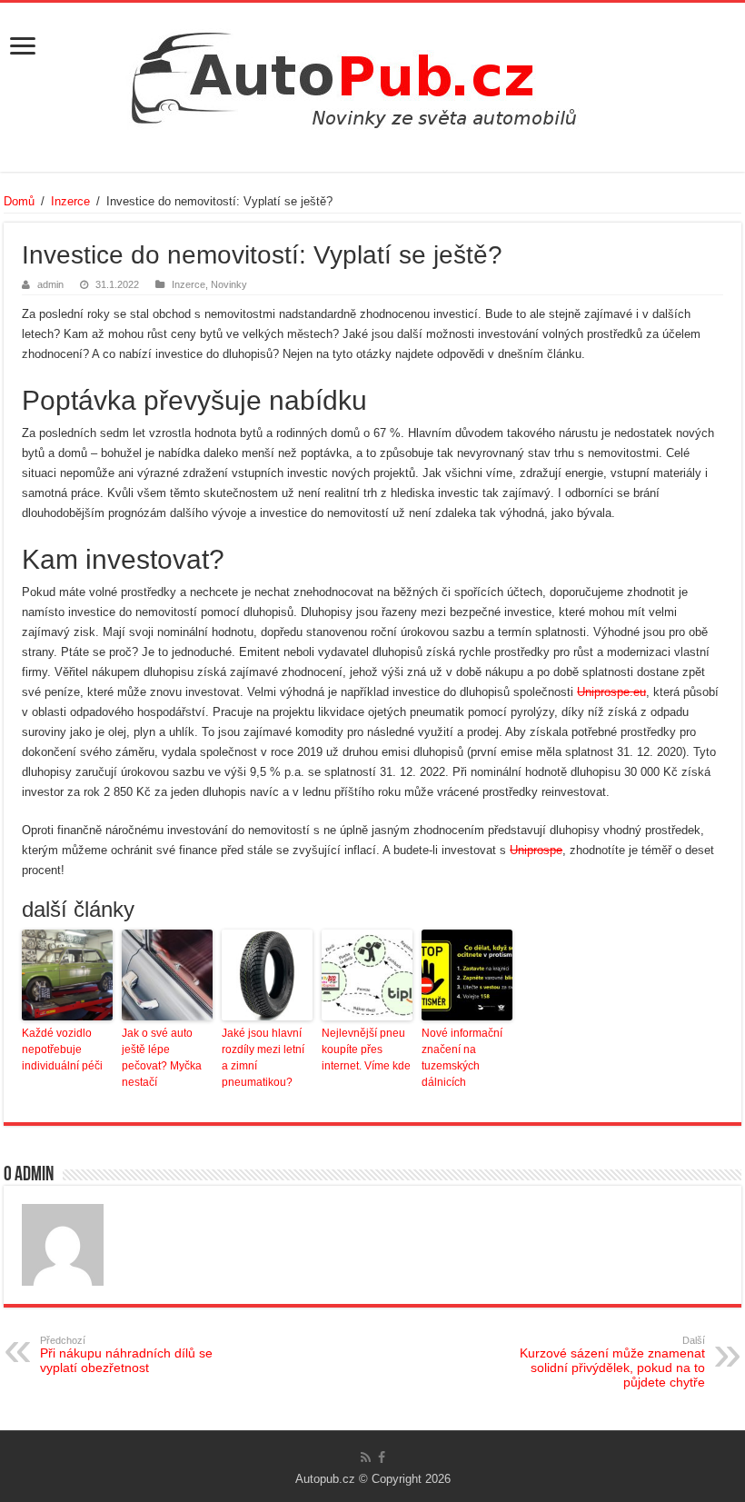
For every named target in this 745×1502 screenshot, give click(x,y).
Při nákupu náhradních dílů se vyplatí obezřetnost (126, 1355)
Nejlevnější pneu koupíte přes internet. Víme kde (366, 1049)
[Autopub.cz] (372, 74)
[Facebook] (381, 1457)
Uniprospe (536, 850)
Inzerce (70, 201)
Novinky (229, 284)
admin (50, 284)
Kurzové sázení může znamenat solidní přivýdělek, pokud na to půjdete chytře (612, 1362)
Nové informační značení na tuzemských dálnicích (462, 1058)
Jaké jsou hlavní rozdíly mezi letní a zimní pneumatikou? (263, 1058)
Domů (19, 201)
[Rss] (365, 1457)
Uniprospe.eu (611, 692)
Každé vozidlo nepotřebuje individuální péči (62, 1049)
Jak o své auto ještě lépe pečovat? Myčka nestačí (162, 1058)
